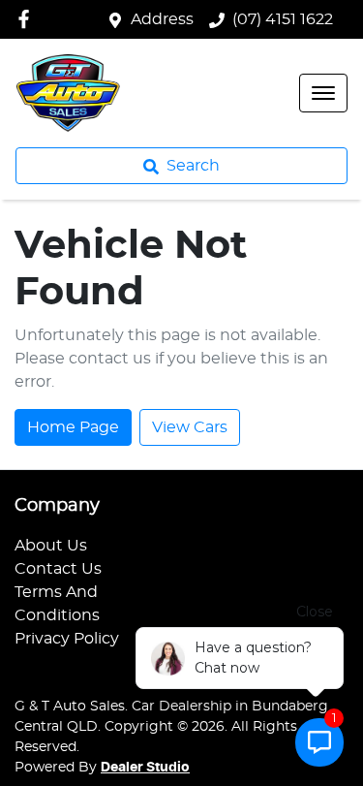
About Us (51, 545)
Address (162, 19)
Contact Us (58, 569)
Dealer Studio (145, 767)
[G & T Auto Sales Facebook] (28, 19)
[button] (323, 93)
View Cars (189, 427)
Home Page (73, 427)
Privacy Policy (67, 638)
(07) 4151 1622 (282, 19)
